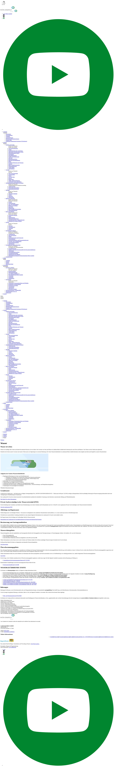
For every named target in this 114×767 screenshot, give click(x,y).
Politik (4, 258)
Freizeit (7, 222)
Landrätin (8, 260)
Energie (10, 178)
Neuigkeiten (8, 134)
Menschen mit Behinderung (14, 160)
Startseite (5, 434)
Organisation (8, 279)
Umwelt (7, 169)
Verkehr (10, 194)
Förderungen (8, 292)
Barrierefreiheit (104, 636)
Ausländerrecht (11, 234)
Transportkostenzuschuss (13, 189)
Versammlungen (11, 239)
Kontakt (72, 636)
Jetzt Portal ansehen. (35, 643)
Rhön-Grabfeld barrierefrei (14, 165)
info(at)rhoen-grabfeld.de (9, 631)
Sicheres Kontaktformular (95, 636)
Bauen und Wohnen (10, 211)
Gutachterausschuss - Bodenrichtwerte (16, 220)
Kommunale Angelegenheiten (14, 284)
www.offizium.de (12, 647)
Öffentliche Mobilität (12, 193)
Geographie (10, 277)
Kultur (9, 229)
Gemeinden (10, 276)
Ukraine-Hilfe (9, 140)
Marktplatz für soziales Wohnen (15, 221)
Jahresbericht (11, 287)
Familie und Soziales (10, 144)
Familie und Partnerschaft (13, 156)
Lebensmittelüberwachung (13, 252)
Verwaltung (5, 265)
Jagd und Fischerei (12, 235)
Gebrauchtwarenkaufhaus (13, 187)
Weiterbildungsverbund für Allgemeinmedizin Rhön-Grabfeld (21, 255)
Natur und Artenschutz (13, 173)
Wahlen (7, 262)
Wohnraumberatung (12, 166)
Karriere (5, 293)
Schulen (10, 202)
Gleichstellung (11, 168)
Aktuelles (5, 131)
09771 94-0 (6, 630)
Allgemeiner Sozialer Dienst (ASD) (15, 152)
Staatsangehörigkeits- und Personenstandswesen (18, 240)
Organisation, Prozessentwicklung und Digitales (18, 283)
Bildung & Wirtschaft (10, 198)
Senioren (10, 163)
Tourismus (10, 228)
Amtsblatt (8, 136)
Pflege (9, 161)
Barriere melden (110, 636)
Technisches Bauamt (12, 215)
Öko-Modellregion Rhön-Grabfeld (15, 274)
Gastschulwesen (11, 203)
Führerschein (11, 197)
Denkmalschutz (11, 217)
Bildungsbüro (11, 208)
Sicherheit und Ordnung (11, 230)
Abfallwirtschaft (11, 186)
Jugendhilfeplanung (12, 155)
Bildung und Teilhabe (12, 205)
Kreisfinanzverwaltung (13, 285)
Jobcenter (10, 158)
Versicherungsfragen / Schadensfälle (13, 290)
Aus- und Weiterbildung (13, 204)
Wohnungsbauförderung (13, 218)
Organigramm (11, 286)
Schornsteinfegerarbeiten (13, 242)
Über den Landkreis (10, 267)
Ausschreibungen (9, 137)
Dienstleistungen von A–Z (11, 291)
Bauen (9, 216)
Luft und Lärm (11, 177)
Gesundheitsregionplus (13, 253)
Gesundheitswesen (12, 248)
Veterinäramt (11, 251)
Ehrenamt (10, 225)
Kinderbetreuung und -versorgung (15, 150)
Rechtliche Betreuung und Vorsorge (15, 162)
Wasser (9, 175)
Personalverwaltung (12, 289)
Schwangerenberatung (13, 148)
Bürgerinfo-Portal (9, 264)
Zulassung (10, 196)
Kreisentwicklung (12, 271)
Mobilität (8, 190)
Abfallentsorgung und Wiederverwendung (14, 183)
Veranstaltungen (9, 135)
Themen (5, 142)
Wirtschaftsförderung (12, 210)
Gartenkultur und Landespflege (14, 181)
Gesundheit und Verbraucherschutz (13, 245)
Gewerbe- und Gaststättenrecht (14, 241)
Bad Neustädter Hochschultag (14, 209)
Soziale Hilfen (11, 167)
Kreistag (7, 261)
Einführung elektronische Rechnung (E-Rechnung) (16, 141)
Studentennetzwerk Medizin (14, 254)
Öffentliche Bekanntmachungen (12, 138)
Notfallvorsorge (9, 256)
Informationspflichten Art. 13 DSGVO (82, 636)
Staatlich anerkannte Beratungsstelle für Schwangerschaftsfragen (21, 249)
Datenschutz (56, 636)
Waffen (9, 236)
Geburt (9, 149)
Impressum (68, 636)
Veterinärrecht (11, 243)
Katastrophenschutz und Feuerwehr (15, 237)
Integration (10, 206)
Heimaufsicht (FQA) (12, 159)
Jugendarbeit (11, 154)
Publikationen (11, 278)
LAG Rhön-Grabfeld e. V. (13, 273)
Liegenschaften (11, 174)
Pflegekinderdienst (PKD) (13, 153)
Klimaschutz (11, 179)
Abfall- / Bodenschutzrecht (14, 180)
